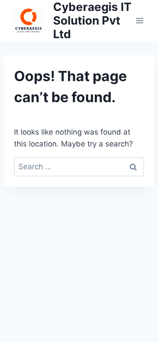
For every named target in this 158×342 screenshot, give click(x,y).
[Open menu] (139, 20)
